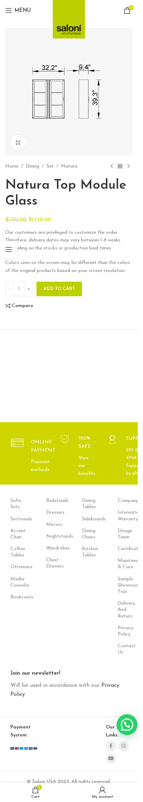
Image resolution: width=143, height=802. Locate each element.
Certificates (125, 549)
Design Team (125, 534)
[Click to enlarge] (18, 142)
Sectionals (17, 519)
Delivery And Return (125, 609)
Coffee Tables (17, 552)
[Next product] (128, 166)
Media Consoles (17, 582)
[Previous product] (112, 166)
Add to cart (59, 289)
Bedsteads (53, 500)
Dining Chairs (88, 534)
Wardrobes (53, 548)
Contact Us (125, 649)
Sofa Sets (15, 504)
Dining (32, 166)
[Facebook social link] (111, 746)
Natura (69, 166)
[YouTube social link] (111, 758)
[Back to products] (120, 166)
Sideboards (89, 519)
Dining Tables (89, 504)
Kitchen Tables (89, 552)
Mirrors (53, 524)
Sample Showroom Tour (125, 585)
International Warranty (125, 515)
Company (125, 500)
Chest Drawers (53, 563)
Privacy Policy (125, 631)
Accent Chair (17, 534)
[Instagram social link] (123, 746)
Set (50, 166)
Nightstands (53, 536)
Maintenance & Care (125, 564)
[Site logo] (69, 17)
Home (11, 166)
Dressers (53, 512)
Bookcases (17, 597)
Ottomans (17, 567)
